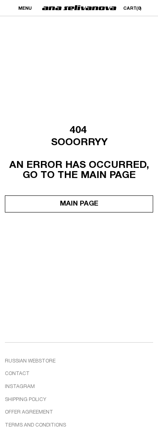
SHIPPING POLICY (25, 399)
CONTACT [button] (17, 373)
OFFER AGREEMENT (29, 412)
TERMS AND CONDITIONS (35, 425)
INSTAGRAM (20, 386)
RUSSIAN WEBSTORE (30, 361)
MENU (25, 8)
